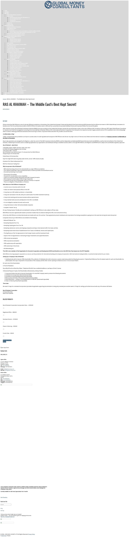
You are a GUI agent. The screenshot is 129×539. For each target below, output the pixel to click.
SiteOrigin (4, 535)
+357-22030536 (5, 365)
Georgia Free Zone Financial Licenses (18, 76)
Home (4, 99)
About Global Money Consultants (14, 14)
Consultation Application (15, 21)
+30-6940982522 (6, 379)
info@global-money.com (8, 369)
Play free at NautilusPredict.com (8, 516)
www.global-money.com (10, 370)
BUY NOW (5, 121)
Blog (6, 94)
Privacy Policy (31, 534)
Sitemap (2, 510)
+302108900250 (5, 378)
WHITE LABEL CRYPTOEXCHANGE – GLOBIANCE (14, 93)
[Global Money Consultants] (64, 5)
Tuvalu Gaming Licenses (15, 41)
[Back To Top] (64, 537)
